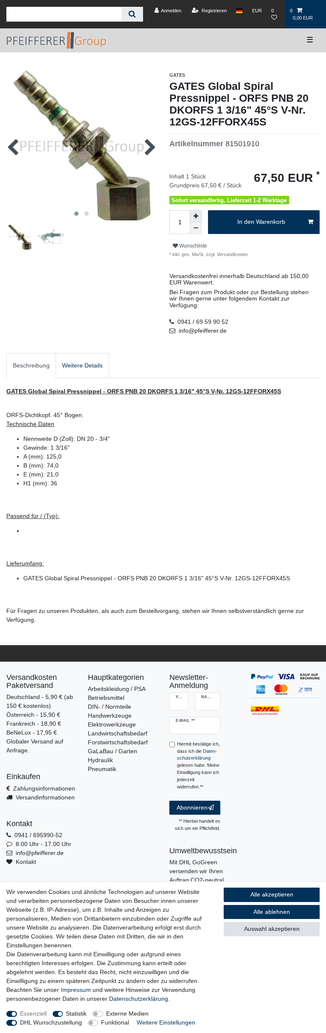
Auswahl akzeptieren (272, 928)
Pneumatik (102, 769)
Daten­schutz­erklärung (138, 998)
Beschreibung (31, 365)
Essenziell (33, 1013)
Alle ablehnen (271, 911)
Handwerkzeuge (110, 715)
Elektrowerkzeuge (112, 724)
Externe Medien (127, 1013)
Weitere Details (82, 365)
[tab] (31, 365)
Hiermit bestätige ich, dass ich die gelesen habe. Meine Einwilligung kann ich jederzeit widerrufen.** (198, 765)
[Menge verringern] (196, 228)
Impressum (76, 989)
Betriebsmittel (106, 697)
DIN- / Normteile (109, 706)
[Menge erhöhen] (196, 216)
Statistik (76, 1013)
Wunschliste (192, 246)
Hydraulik (100, 760)
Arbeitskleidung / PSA (117, 688)
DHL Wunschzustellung (51, 1022)
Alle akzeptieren (271, 894)
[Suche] (132, 14)
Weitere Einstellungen (166, 1022)
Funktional (115, 1022)
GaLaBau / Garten (112, 751)
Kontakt (26, 861)
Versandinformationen (45, 797)
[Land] (239, 10)
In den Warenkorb (261, 221)
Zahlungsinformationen (44, 788)
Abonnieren (192, 807)
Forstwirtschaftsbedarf (118, 742)
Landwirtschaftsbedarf (117, 733)
